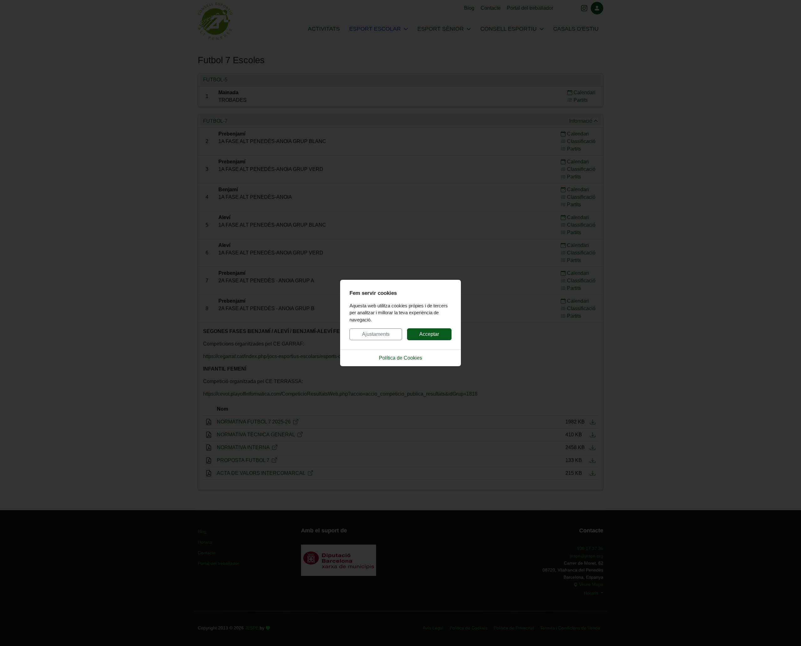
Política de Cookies (400, 358)
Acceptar (429, 334)
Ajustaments (376, 334)
